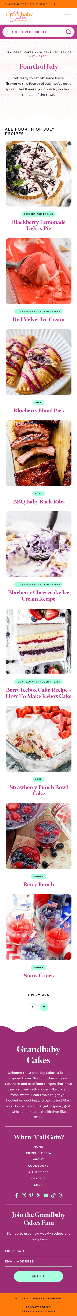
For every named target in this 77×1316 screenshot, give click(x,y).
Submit (38, 1276)
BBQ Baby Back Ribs (38, 501)
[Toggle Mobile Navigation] (67, 17)
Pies (38, 402)
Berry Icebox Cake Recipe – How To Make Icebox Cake (38, 693)
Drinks (38, 876)
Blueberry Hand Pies (38, 410)
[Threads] (60, 1195)
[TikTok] (53, 1195)
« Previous (38, 995)
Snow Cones (38, 975)
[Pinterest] (31, 1195)
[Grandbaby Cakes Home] (19, 17)
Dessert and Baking (38, 214)
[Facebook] (16, 1195)
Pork (38, 493)
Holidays (44, 52)
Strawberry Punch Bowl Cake (38, 790)
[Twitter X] (38, 1195)
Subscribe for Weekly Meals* (27, 4)
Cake (38, 779)
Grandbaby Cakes (19, 52)
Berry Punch (38, 884)
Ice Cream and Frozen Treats (38, 311)
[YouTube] (46, 1195)
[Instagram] (23, 1195)
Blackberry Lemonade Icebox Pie (38, 225)
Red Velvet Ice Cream (38, 319)
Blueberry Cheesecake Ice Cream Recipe (38, 596)
